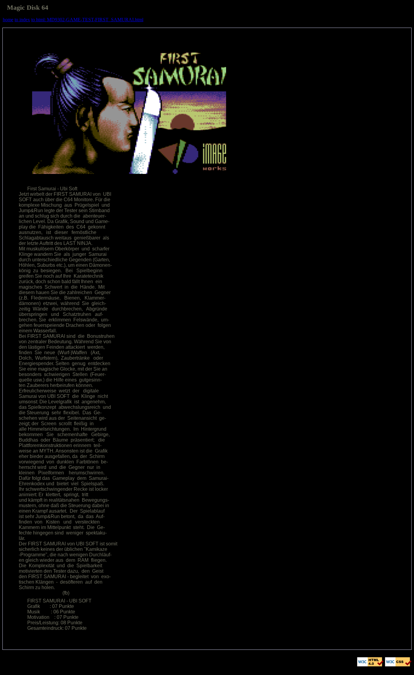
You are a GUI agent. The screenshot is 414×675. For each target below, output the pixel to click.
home (8, 19)
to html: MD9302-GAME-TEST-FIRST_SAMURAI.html (87, 19)
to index (22, 19)
